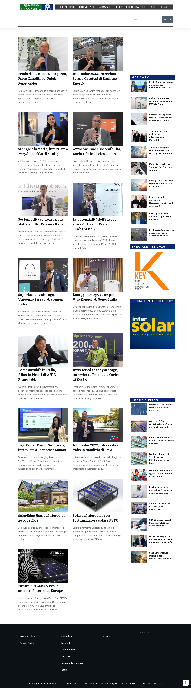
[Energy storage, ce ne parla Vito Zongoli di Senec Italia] (98, 275)
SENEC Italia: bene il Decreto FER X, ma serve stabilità (160, 522)
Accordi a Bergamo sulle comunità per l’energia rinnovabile (160, 150)
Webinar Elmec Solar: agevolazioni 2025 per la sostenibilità (160, 473)
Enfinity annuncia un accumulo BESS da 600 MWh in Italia (160, 101)
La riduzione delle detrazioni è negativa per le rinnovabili (160, 489)
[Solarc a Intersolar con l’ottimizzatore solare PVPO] (98, 495)
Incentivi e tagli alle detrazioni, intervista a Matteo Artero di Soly (161, 539)
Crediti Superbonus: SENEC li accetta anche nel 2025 (161, 440)
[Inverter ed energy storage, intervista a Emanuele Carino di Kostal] (98, 350)
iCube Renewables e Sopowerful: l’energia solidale (160, 166)
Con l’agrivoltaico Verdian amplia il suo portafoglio (160, 216)
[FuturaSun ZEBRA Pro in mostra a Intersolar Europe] (43, 566)
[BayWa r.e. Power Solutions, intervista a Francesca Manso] (43, 425)
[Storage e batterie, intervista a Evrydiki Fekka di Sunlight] (43, 129)
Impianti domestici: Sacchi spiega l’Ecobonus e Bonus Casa (159, 458)
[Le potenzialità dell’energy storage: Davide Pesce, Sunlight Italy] (98, 199)
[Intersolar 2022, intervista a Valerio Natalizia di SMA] (98, 425)
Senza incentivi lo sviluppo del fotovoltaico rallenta (160, 555)
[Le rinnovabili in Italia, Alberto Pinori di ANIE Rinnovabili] (43, 350)
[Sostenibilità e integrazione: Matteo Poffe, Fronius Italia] (43, 199)
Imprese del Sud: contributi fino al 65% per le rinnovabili (160, 424)
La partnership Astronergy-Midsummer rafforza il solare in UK (161, 201)
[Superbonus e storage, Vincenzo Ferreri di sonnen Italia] (43, 275)
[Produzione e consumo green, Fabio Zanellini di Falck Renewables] (43, 54)
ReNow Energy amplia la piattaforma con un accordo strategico (161, 117)
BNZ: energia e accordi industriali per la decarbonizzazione (161, 232)
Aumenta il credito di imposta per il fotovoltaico (160, 506)
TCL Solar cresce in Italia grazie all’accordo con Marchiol (159, 135)
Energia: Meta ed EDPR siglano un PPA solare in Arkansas (161, 183)
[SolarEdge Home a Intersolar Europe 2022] (43, 495)
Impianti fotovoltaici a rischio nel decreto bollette (160, 407)
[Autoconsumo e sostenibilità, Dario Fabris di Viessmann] (98, 129)
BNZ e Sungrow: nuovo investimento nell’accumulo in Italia (161, 84)
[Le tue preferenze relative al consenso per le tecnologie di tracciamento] (186, 683)
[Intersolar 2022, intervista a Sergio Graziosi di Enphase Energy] (98, 54)
